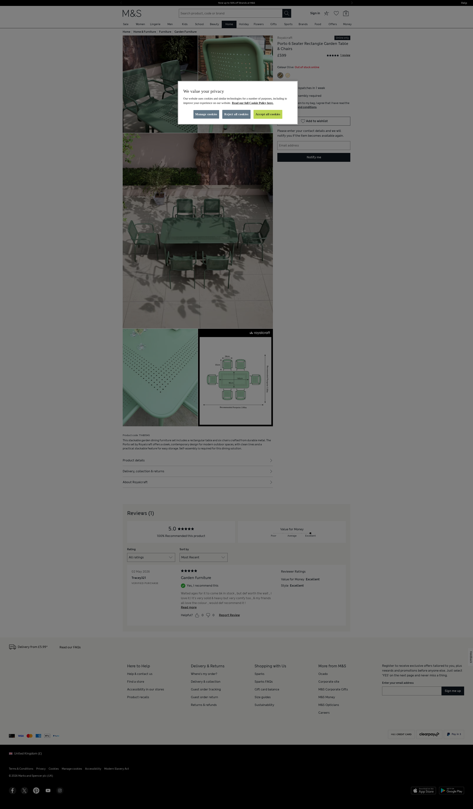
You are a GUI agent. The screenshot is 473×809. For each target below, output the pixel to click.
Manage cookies (206, 114)
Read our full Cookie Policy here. (252, 103)
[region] (238, 102)
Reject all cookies (236, 114)
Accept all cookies (268, 114)
